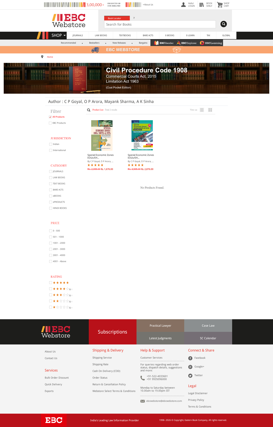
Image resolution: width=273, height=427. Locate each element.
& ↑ (70, 289)
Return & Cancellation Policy (109, 384)
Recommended (68, 43)
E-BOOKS (169, 35)
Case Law (208, 325)
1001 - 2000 (59, 243)
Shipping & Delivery (107, 350)
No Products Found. (152, 187)
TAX (208, 35)
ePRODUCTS (59, 202)
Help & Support (152, 350)
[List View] (202, 110)
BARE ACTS (148, 35)
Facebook (199, 357)
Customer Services (151, 357)
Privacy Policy (196, 399)
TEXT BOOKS (59, 183)
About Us (50, 351)
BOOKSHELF (209, 4)
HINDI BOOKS (60, 208)
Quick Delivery (53, 384)
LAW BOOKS (101, 35)
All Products (58, 117)
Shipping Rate (100, 364)
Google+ (199, 366)
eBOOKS (57, 196)
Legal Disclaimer (198, 393)
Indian (56, 144)
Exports (49, 391)
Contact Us (51, 358)
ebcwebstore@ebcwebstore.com (164, 401)
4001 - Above (59, 261)
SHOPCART (226, 4)
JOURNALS (78, 35)
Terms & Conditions (199, 406)
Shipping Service (102, 357)
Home (50, 57)
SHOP (58, 35)
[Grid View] (211, 110)
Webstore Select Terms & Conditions (113, 391)
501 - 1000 (58, 237)
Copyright (178, 420)
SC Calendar (208, 338)
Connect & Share (201, 350)
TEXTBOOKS (125, 35)
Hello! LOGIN (191, 4)
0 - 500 (56, 230)
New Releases (119, 43)
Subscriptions (112, 332)
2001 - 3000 (59, 249)
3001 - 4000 (59, 255)
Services (51, 370)
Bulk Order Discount (57, 377)
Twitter (198, 375)
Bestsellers (94, 43)
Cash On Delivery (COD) (106, 370)
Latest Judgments (160, 338)
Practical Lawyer (160, 325)
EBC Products (59, 123)
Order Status (99, 377)
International (59, 150)
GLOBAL (226, 35)
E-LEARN (190, 35)
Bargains (143, 43)
